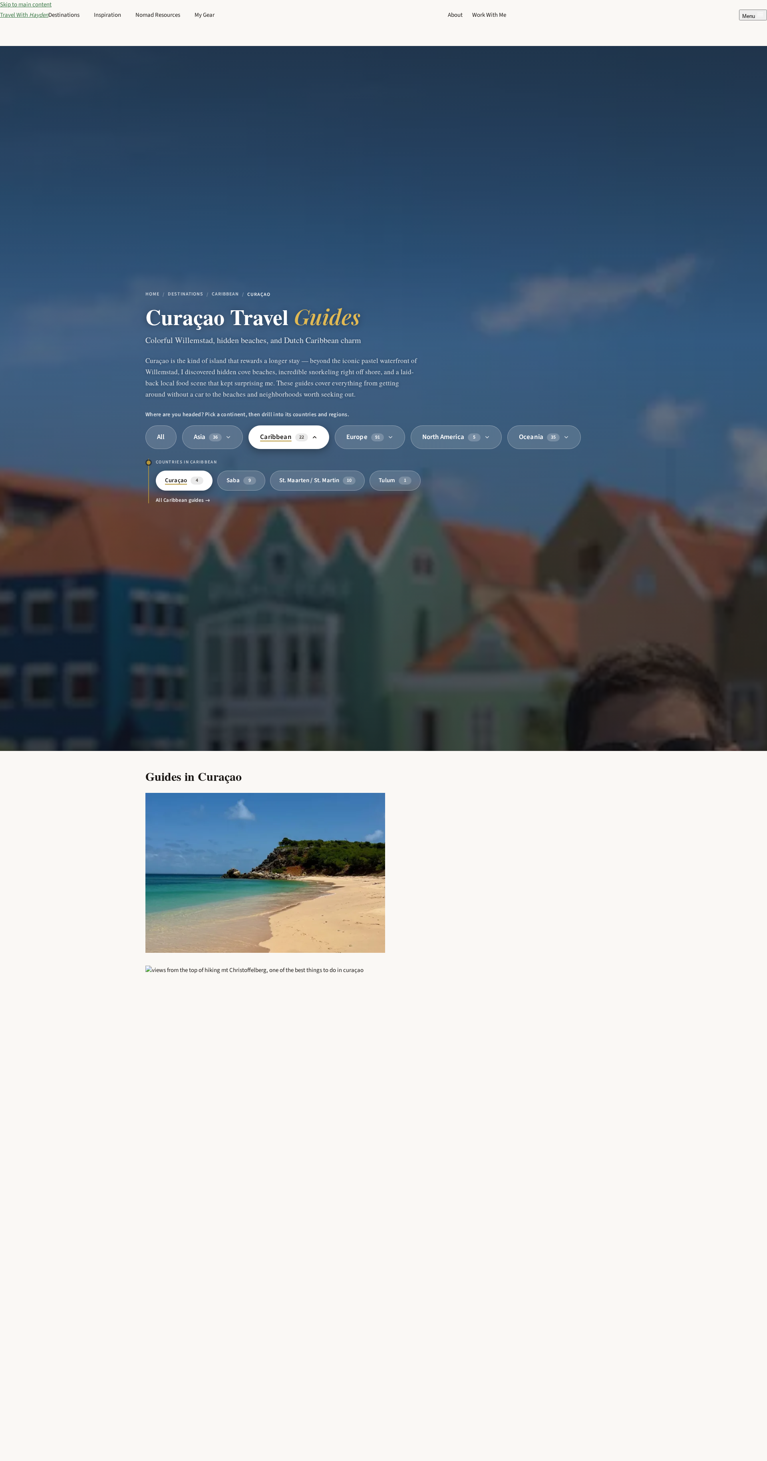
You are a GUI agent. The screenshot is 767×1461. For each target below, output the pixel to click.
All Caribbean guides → (183, 500)
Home (152, 294)
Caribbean (225, 294)
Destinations (186, 294)
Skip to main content (26, 4)
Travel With (24, 15)
